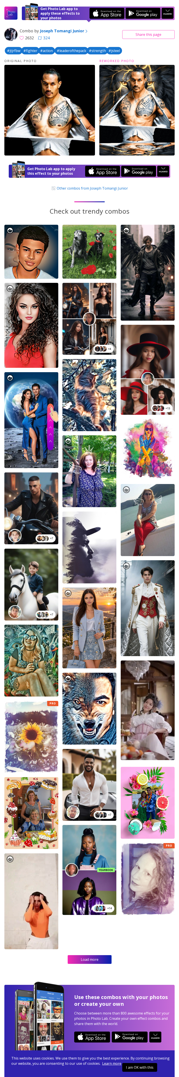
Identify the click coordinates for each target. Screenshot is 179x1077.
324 (46, 37)
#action (46, 50)
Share (148, 34)
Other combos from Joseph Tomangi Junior (92, 188)
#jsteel (114, 50)
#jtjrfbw (13, 50)
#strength (97, 50)
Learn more (111, 1063)
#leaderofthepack (71, 50)
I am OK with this (139, 1067)
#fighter (30, 50)
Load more (89, 959)
